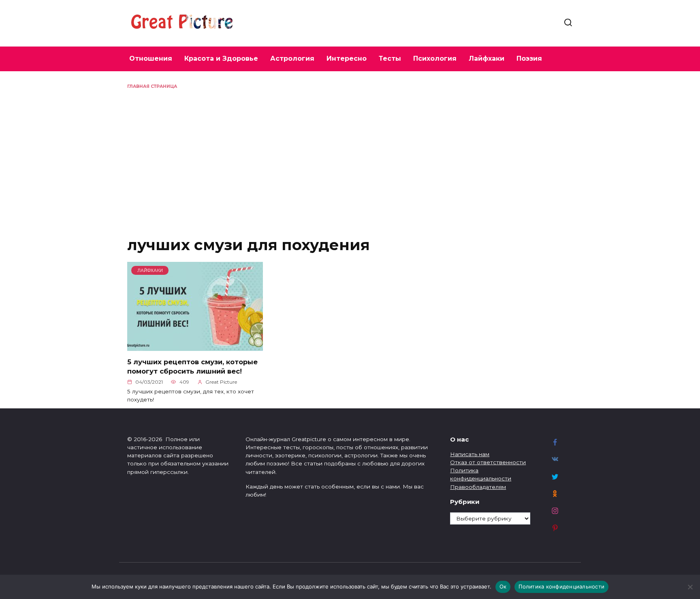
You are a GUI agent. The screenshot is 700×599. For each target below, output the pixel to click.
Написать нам (469, 454)
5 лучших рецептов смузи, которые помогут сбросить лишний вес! (192, 366)
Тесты (390, 58)
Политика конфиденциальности (561, 586)
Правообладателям (478, 487)
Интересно (347, 58)
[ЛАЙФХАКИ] (195, 346)
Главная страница (152, 86)
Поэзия (529, 58)
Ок (503, 586)
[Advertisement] (350, 150)
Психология (435, 58)
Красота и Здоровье (221, 58)
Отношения (150, 58)
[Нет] (690, 587)
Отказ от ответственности (488, 462)
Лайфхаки (486, 58)
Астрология (292, 58)
